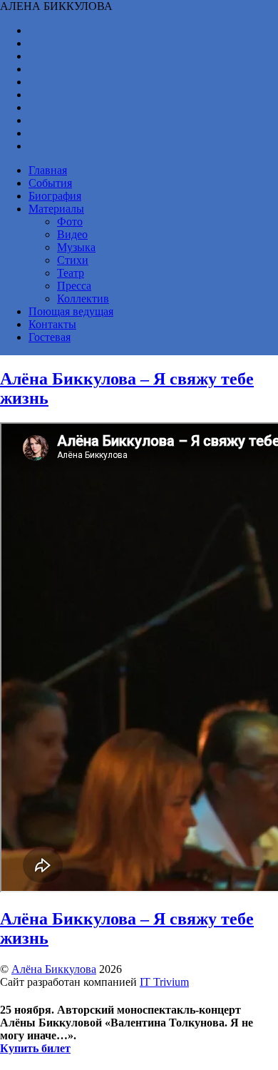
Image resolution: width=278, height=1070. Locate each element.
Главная (48, 170)
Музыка (76, 247)
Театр (70, 273)
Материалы (56, 209)
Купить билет (35, 1048)
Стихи (72, 260)
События (50, 183)
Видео (72, 234)
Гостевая (50, 337)
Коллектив (83, 298)
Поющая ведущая (71, 311)
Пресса (74, 286)
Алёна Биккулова (53, 969)
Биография (55, 196)
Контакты (52, 324)
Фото (70, 221)
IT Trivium (164, 982)
